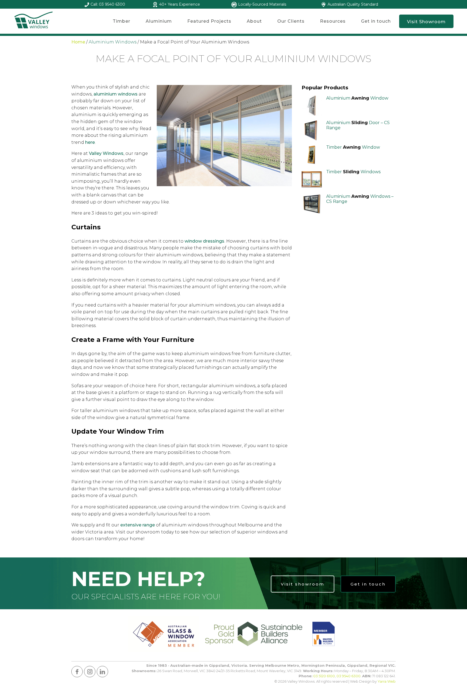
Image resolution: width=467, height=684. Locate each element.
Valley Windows (106, 153)
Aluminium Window (357, 98)
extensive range (137, 525)
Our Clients (291, 21)
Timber (121, 21)
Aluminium (159, 21)
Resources (333, 21)
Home (78, 42)
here (90, 142)
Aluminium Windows (112, 42)
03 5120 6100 (324, 676)
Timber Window (353, 147)
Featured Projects (209, 21)
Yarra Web (387, 681)
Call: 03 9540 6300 (108, 4)
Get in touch (376, 21)
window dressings (204, 241)
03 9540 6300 (348, 676)
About (254, 21)
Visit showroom (302, 584)
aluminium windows (116, 94)
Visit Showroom (426, 21)
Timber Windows (353, 171)
